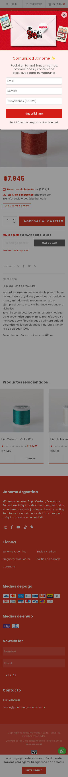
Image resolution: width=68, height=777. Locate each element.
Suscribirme (34, 113)
